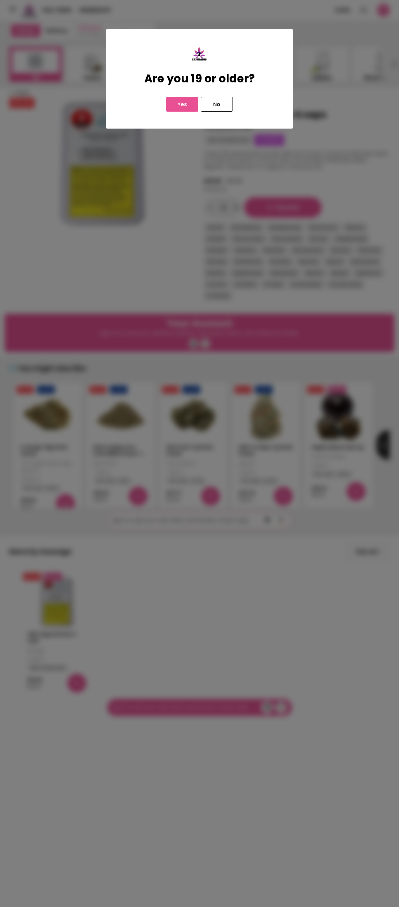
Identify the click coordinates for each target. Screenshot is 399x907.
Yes (182, 104)
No (216, 104)
